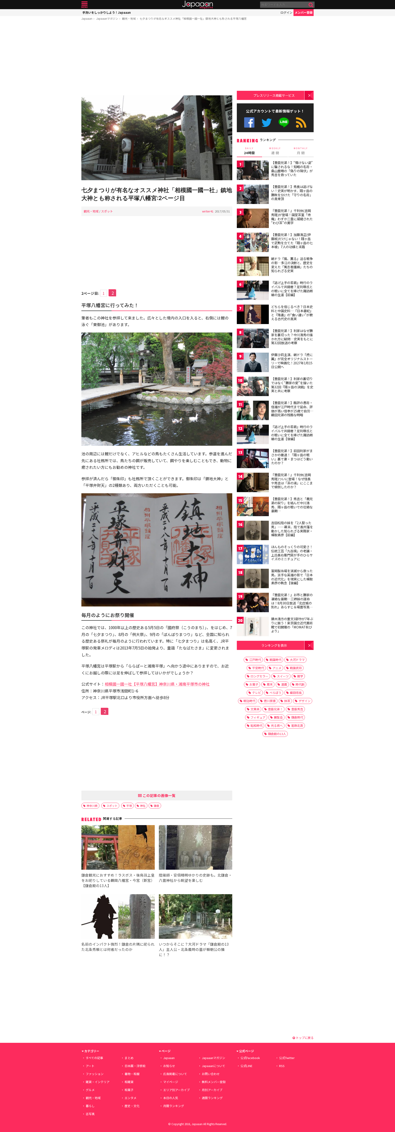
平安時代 (258, 668)
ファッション (95, 1074)
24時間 (249, 151)
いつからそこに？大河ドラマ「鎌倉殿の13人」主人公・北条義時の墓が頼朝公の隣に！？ (194, 949)
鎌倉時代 (297, 717)
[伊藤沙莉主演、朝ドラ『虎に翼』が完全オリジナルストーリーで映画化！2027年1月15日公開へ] (253, 363)
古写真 (90, 1114)
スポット (107, 211)
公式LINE (284, 122)
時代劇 (300, 684)
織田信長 (296, 692)
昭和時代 (256, 725)
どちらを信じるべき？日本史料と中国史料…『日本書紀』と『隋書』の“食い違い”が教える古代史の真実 (292, 312)
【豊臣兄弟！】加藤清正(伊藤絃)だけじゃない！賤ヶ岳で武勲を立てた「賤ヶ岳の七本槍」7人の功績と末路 (292, 240)
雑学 (300, 676)
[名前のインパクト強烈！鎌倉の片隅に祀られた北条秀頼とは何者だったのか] (118, 917)
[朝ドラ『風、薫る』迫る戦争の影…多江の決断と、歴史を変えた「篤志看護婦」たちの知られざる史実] (253, 267)
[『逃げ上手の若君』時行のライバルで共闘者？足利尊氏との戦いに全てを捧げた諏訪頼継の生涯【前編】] (253, 291)
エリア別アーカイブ (176, 1090)
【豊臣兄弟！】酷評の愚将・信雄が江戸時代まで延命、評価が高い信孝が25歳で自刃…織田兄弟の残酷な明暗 (292, 408)
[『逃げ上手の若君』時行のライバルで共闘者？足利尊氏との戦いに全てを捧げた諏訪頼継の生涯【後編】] (253, 435)
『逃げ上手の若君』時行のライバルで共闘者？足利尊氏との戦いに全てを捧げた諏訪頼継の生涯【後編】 (292, 432)
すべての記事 (94, 1058)
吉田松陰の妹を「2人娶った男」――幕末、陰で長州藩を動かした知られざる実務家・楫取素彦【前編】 (292, 528)
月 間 (301, 151)
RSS (301, 122)
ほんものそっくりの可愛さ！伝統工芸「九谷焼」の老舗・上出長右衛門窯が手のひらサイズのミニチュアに (292, 552)
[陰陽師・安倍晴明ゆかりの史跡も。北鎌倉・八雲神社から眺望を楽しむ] (195, 848)
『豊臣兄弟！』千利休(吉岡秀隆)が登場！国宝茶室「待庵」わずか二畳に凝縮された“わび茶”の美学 (292, 216)
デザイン (304, 701)
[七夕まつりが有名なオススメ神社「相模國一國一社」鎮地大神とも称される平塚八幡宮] (156, 138)
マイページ (170, 1082)
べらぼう (275, 692)
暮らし (90, 1106)
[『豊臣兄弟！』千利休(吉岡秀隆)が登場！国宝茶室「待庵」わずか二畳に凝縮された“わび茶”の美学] (253, 219)
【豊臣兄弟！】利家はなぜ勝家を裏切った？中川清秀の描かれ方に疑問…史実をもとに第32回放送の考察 (292, 336)
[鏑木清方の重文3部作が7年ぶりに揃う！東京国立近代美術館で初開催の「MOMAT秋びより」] (253, 627)
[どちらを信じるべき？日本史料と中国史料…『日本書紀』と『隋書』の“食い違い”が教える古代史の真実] (253, 315)
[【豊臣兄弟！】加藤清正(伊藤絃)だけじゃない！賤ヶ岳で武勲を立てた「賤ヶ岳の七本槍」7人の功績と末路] (253, 243)
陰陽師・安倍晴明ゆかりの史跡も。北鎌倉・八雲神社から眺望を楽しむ (195, 877)
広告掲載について (175, 1074)
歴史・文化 (132, 1106)
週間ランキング (212, 1098)
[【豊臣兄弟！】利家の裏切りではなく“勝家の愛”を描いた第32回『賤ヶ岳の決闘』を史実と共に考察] (253, 387)
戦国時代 (275, 659)
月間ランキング (173, 1106)
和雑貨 (129, 1082)
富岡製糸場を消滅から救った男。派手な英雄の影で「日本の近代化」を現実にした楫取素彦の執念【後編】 (292, 576)
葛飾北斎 (297, 725)
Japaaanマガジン (107, 18)
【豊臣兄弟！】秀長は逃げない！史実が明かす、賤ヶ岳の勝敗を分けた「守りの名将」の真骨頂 (292, 192)
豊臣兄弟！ (275, 709)
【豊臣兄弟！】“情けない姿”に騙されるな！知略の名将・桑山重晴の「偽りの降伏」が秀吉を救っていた (292, 168)
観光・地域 (129, 18)
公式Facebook (249, 122)
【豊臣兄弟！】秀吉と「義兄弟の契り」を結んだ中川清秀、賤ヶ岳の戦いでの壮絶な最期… (292, 504)
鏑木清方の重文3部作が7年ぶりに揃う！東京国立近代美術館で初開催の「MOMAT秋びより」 (292, 624)
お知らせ (169, 1066)
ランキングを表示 (274, 645)
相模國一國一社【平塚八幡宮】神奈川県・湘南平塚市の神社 (157, 684)
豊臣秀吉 (297, 709)
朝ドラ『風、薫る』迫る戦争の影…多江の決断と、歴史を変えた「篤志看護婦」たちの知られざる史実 (292, 264)
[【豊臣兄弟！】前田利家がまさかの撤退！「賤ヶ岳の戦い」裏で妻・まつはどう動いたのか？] (253, 459)
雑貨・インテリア (97, 1082)
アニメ (276, 668)
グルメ (90, 1090)
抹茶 (287, 701)
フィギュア (258, 717)
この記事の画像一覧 (159, 795)
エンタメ (130, 1098)
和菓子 (129, 1090)
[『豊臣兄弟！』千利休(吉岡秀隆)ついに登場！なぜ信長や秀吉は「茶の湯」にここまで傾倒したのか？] (253, 483)
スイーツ (283, 676)
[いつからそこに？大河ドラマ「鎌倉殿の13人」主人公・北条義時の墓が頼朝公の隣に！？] (195, 917)
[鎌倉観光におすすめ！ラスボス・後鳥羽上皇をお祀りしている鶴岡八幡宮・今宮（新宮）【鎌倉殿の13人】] (118, 848)
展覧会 (278, 717)
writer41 (208, 211)
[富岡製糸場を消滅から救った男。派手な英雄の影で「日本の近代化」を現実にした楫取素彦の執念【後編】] (253, 579)
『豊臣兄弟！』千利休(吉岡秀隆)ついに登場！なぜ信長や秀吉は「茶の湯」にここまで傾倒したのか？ (292, 480)
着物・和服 (132, 1074)
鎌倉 (156, 805)
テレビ (256, 692)
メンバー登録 (303, 12)
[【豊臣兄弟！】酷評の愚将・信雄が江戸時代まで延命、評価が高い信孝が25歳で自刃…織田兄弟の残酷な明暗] (253, 411)
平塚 (129, 805)
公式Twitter (266, 122)
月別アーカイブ (212, 1090)
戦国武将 (296, 668)
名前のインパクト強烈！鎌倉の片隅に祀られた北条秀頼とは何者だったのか (118, 947)
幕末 (270, 684)
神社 (143, 805)
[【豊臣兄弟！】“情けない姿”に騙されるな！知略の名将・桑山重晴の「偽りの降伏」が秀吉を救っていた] (253, 171)
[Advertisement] (156, 59)
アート (90, 1066)
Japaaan (197, 5)
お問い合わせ (211, 1074)
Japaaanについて (213, 1066)
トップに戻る (304, 1037)
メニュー (84, 4)
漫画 (284, 684)
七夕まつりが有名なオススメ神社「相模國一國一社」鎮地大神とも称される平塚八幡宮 (193, 18)
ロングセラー (259, 676)
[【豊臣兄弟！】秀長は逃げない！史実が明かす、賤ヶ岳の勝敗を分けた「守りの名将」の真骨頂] (253, 195)
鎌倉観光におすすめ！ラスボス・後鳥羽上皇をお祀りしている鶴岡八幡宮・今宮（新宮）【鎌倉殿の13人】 (118, 880)
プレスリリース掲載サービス (274, 95)
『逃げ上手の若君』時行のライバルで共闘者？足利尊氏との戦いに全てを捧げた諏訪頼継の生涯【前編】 (292, 288)
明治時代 (249, 701)
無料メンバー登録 (214, 1082)
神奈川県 (92, 805)
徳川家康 (270, 701)
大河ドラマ (297, 659)
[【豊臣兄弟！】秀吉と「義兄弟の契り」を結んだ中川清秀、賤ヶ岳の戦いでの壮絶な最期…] (253, 507)
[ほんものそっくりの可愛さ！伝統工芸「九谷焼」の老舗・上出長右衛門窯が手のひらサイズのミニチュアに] (253, 555)
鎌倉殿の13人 (277, 734)
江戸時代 (255, 659)
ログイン (286, 12)
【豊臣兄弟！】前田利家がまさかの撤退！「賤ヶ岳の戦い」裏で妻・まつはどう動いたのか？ (292, 456)
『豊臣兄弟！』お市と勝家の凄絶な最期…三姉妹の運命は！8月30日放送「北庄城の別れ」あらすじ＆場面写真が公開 (292, 602)
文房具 (255, 709)
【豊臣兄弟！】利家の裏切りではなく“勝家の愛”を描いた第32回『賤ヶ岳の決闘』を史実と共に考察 (292, 384)
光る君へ (277, 725)
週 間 (275, 151)
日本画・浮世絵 (135, 1066)
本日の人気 (170, 1098)
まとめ (129, 1058)
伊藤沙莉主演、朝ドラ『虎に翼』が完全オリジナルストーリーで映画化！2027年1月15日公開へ (292, 360)
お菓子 (253, 684)
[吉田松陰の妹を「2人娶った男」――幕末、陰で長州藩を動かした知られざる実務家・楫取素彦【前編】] (253, 531)
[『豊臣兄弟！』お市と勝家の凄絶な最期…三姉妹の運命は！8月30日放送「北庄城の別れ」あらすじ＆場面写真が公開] (253, 603)
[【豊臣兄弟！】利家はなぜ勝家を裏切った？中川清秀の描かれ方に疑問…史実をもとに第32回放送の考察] (253, 339)
